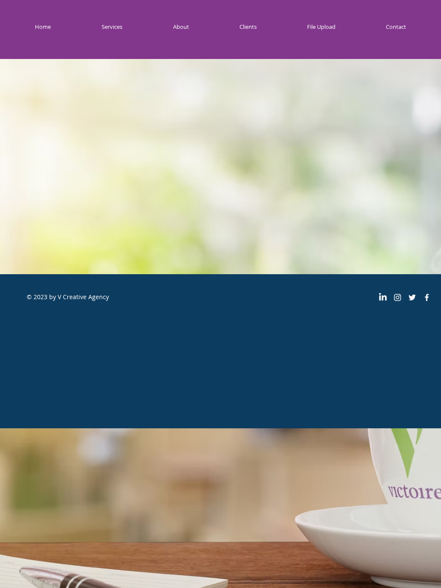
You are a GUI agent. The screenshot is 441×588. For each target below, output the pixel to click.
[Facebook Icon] (427, 297)
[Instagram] (397, 297)
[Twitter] (412, 297)
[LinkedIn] (383, 297)
